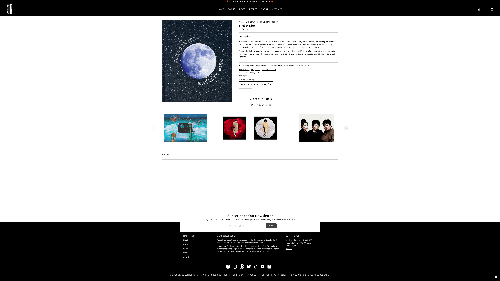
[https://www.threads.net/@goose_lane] (243, 266)
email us (289, 248)
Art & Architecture (269, 69)
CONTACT (265, 275)
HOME (185, 240)
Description (244, 36)
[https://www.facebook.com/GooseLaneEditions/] (229, 267)
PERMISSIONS (238, 275)
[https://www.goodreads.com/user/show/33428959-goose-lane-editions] (270, 267)
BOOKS (186, 244)
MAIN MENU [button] (189, 236)
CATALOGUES (252, 275)
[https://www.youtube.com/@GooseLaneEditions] (264, 267)
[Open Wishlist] (496, 277)
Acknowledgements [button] (228, 236)
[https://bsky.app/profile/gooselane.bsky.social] (250, 266)
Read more (243, 56)
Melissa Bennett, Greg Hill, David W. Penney (258, 21)
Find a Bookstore (297, 275)
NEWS (185, 248)
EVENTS (186, 252)
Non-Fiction (244, 69)
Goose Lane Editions (183, 275)
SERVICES (187, 261)
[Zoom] (197, 61)
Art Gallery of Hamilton (259, 65)
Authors (166, 154)
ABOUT (186, 257)
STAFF (203, 275)
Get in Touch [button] (293, 236)
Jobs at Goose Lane (318, 275)
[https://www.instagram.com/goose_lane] (236, 267)
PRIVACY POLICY (278, 275)
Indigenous (255, 69)
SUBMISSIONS (214, 275)
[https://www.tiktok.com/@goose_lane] (257, 267)
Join (271, 225)
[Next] (346, 128)
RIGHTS (226, 275)
